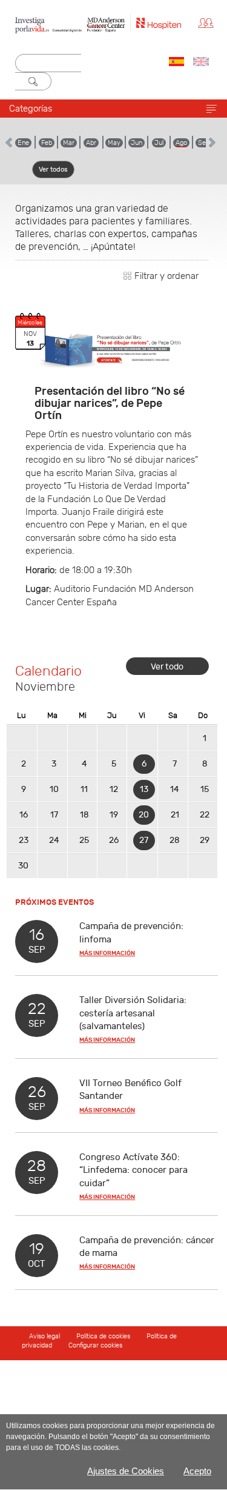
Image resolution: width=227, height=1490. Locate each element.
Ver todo (167, 667)
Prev (9, 142)
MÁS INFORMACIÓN (107, 953)
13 (144, 789)
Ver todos (53, 169)
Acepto (197, 1471)
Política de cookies (103, 1336)
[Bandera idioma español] (177, 61)
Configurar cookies (95, 1345)
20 (144, 815)
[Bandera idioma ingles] (201, 61)
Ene (23, 143)
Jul (158, 143)
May (114, 143)
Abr (91, 143)
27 (143, 840)
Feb (46, 143)
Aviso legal (45, 1336)
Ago (181, 143)
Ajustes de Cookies (125, 1471)
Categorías (30, 109)
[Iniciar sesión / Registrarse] (209, 22)
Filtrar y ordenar (165, 276)
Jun (136, 143)
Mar (68, 143)
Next (211, 142)
